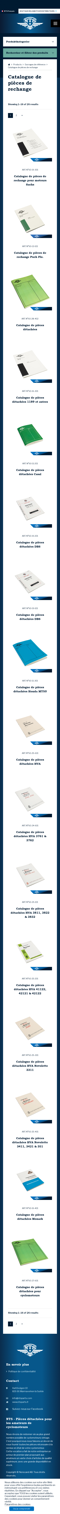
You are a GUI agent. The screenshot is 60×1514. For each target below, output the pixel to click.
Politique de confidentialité (22, 1371)
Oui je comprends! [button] (21, 1508)
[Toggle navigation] (55, 23)
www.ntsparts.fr (20, 1402)
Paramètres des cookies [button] (17, 1504)
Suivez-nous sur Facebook (27, 1409)
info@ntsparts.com (22, 1398)
